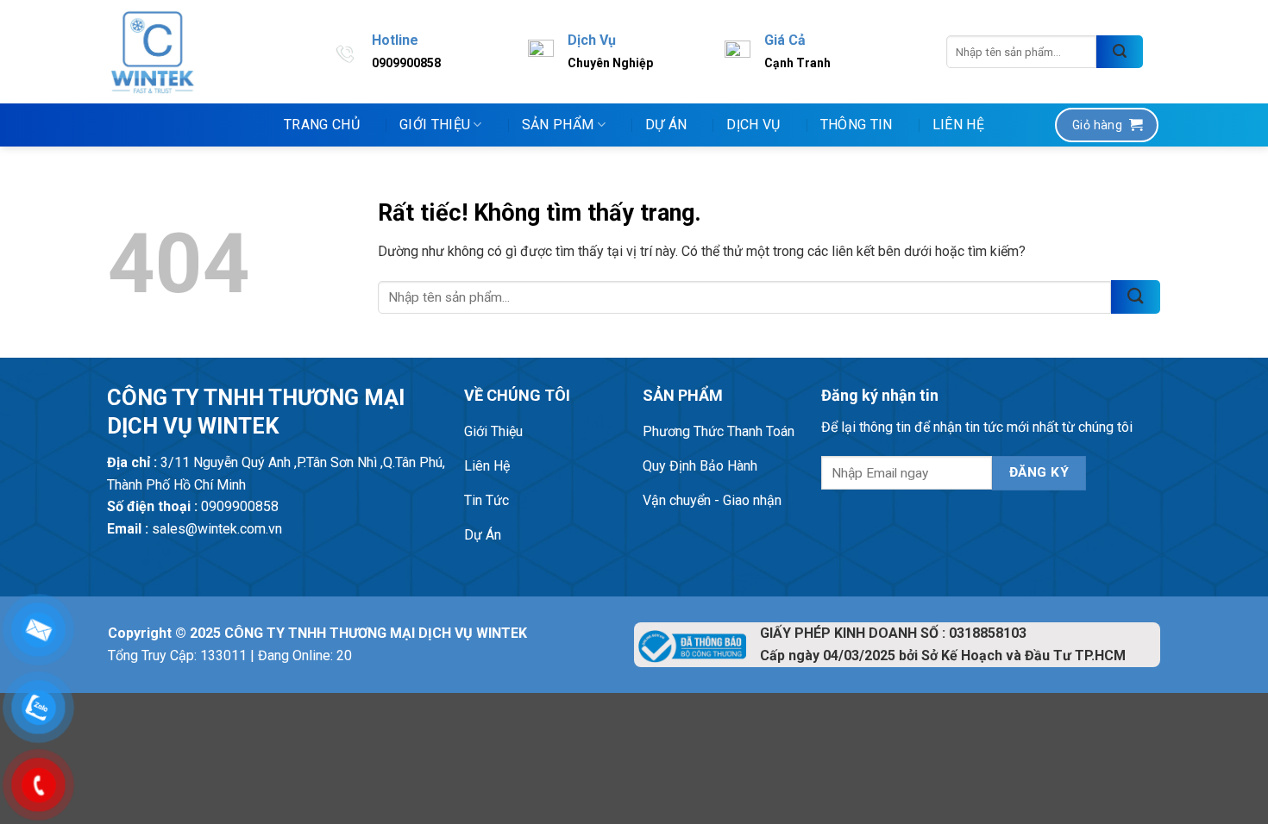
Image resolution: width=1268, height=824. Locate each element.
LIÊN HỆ (958, 124)
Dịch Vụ (753, 124)
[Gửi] (1119, 51)
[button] (1106, 125)
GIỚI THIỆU (434, 124)
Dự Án (666, 124)
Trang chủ (322, 124)
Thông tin (856, 124)
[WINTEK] (153, 51)
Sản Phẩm (558, 124)
